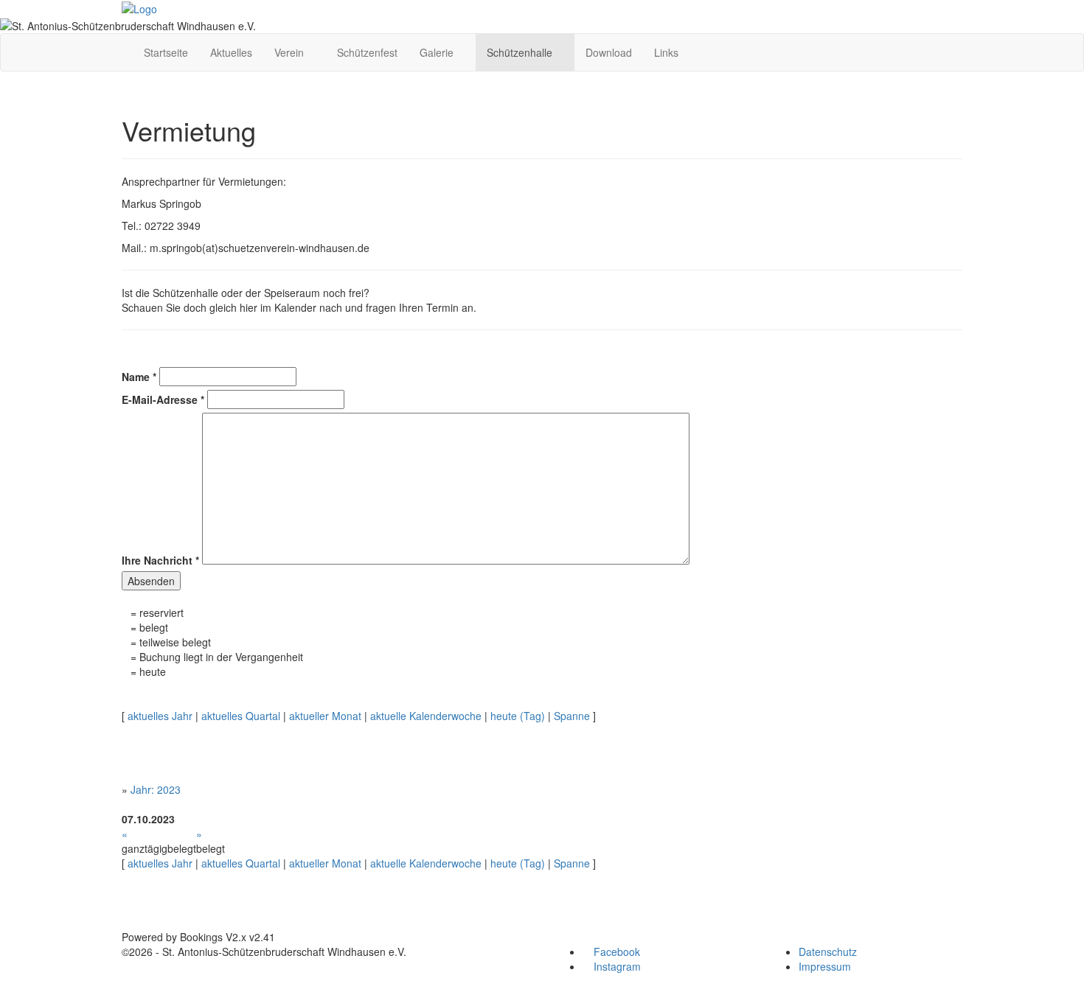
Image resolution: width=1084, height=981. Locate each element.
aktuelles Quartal (240, 715)
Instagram (616, 966)
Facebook (615, 951)
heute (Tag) (517, 715)
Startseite (166, 52)
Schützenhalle (521, 52)
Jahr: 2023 (156, 789)
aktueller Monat (325, 715)
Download (609, 52)
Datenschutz (828, 951)
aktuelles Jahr (160, 715)
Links (666, 52)
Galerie (438, 52)
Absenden (151, 580)
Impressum (825, 966)
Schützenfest (367, 52)
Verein (290, 52)
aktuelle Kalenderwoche (426, 715)
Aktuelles (231, 52)
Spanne (572, 715)
